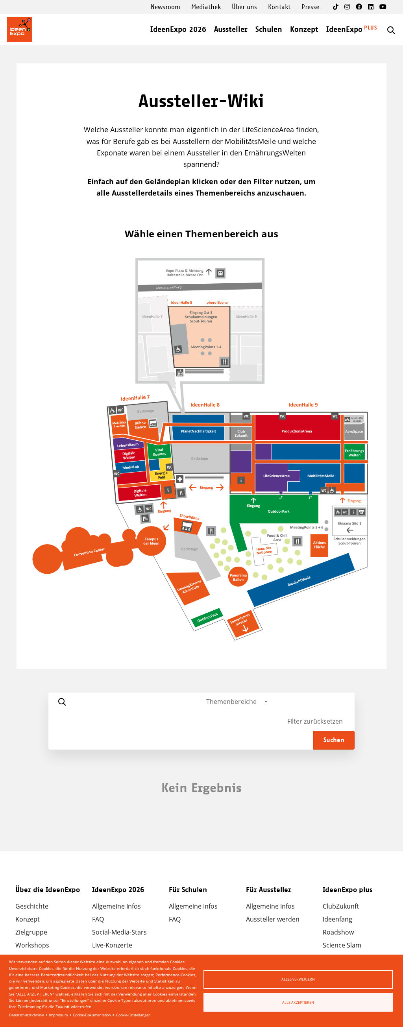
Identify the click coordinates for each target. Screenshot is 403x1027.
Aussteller (231, 29)
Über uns (244, 7)
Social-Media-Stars (119, 932)
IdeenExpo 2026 (178, 29)
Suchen (334, 740)
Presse (310, 7)
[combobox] (237, 702)
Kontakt (279, 7)
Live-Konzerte (112, 945)
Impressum (58, 1015)
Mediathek (206, 7)
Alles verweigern (298, 979)
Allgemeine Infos (116, 906)
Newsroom (165, 7)
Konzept (304, 29)
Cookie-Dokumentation (92, 1015)
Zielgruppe (31, 932)
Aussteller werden (272, 919)
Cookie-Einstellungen (133, 1015)
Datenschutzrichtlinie (26, 1015)
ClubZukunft (341, 906)
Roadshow (338, 932)
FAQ (98, 919)
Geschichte (31, 906)
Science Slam (342, 945)
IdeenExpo (344, 29)
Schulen (268, 29)
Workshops (32, 945)
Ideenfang (337, 919)
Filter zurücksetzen (315, 721)
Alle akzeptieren (298, 1002)
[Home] (19, 29)
